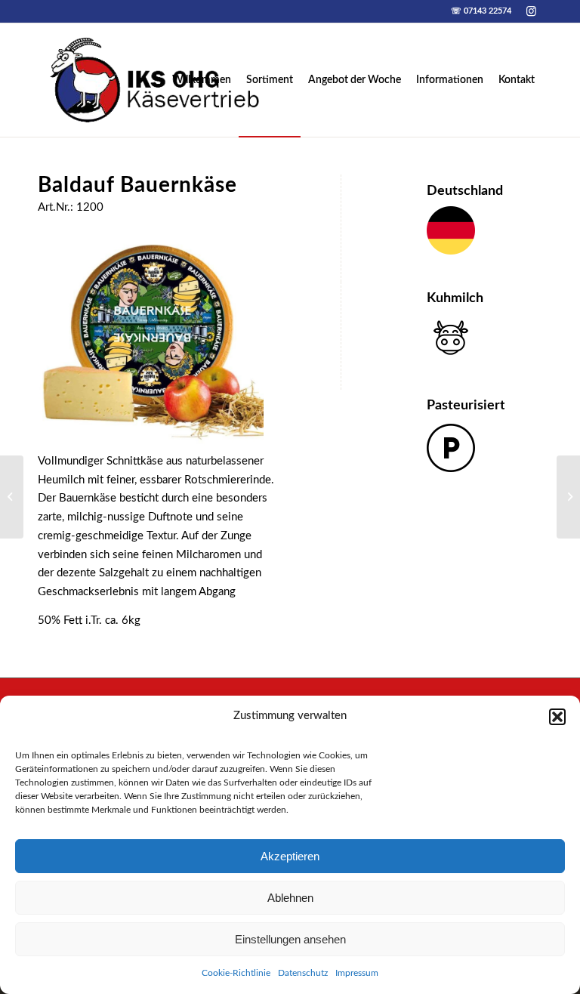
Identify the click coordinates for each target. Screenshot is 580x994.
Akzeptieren (290, 856)
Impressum (356, 972)
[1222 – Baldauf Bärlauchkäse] (11, 497)
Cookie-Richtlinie (236, 972)
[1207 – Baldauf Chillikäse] (568, 497)
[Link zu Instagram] (531, 11)
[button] (557, 716)
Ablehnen (290, 897)
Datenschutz (303, 972)
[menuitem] (202, 80)
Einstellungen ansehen (290, 939)
